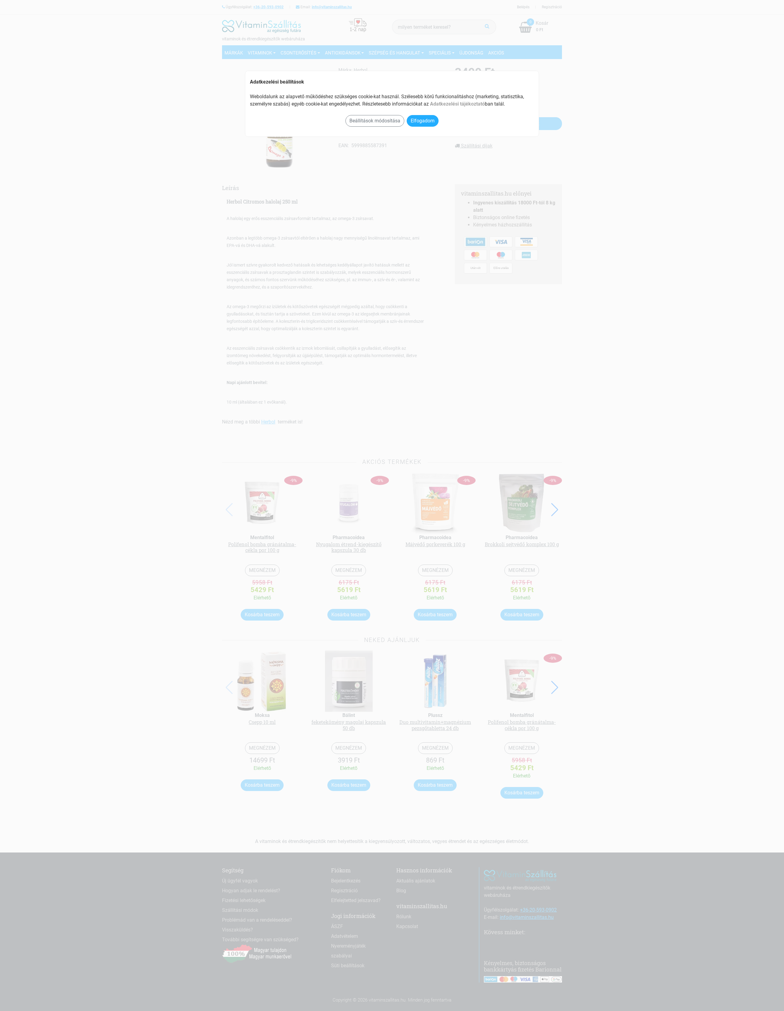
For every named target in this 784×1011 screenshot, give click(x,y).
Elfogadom (423, 121)
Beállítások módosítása (374, 121)
